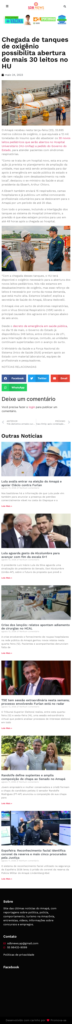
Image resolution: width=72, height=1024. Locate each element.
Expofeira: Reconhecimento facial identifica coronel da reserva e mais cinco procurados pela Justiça (34, 854)
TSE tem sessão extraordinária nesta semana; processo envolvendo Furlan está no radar (35, 702)
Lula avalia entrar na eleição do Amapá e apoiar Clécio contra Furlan (31, 483)
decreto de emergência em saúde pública (40, 326)
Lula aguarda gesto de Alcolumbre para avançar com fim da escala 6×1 (30, 555)
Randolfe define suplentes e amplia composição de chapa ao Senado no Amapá (33, 777)
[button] (65, 6)
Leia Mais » (6, 506)
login (32, 407)
